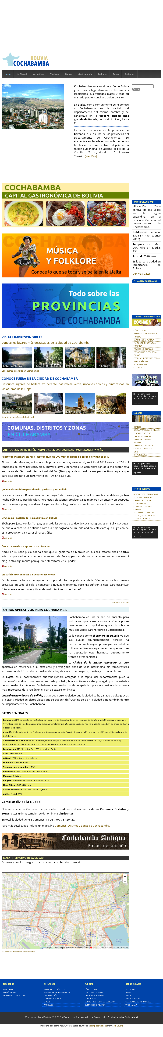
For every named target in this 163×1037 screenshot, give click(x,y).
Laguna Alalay (12, 366)
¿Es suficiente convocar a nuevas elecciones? (28, 574)
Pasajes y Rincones (142, 439)
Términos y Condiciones (14, 995)
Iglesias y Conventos (143, 445)
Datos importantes (94, 992)
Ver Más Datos (142, 273)
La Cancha (104, 366)
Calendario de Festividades (138, 1002)
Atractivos (38, 74)
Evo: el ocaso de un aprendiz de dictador (26, 546)
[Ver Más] (91, 156)
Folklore (102, 74)
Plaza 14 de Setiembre (48, 366)
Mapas (68, 74)
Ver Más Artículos (120, 602)
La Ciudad (22, 74)
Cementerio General (143, 506)
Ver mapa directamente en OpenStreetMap (18, 952)
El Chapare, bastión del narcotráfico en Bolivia (29, 518)
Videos (47, 1002)
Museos (137, 442)
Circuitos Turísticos (143, 349)
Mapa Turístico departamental (141, 363)
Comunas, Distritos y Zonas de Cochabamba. (82, 825)
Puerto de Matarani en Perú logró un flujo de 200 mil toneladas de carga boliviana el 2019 (55, 456)
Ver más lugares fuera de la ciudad (18, 417)
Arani (38, 412)
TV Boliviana (131, 1005)
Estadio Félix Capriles (144, 512)
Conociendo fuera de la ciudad (145, 353)
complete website (98, 1025)
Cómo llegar (140, 330)
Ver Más (8, 481)
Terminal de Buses (142, 518)
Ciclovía (137, 509)
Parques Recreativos (143, 436)
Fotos (116, 74)
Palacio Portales (77, 366)
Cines (136, 452)
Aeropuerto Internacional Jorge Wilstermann (146, 495)
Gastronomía (85, 74)
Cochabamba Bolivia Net (123, 1017)
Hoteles (137, 427)
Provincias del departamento (58, 992)
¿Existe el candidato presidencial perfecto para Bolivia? (35, 489)
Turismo (54, 74)
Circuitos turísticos (94, 995)
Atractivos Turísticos (54, 989)
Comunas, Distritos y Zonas (146, 358)
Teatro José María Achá (144, 515)
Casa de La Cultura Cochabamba (142, 501)
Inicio (8, 74)
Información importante (145, 333)
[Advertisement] (81, 25)
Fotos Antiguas (132, 999)
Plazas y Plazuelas (142, 433)
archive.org (117, 1025)
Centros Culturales (143, 448)
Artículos (129, 74)
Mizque (70, 412)
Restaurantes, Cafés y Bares (146, 430)
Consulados (139, 367)
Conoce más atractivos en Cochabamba (20, 370)
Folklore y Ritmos (52, 999)
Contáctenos (9, 992)
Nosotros (8, 989)
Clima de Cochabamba (144, 340)
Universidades (140, 455)
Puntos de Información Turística (145, 344)
